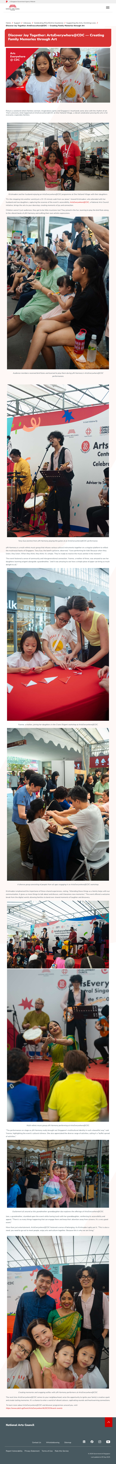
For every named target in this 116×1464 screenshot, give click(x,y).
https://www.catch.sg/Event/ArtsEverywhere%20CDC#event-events (34, 1408)
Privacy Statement (32, 1451)
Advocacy (27, 23)
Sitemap (67, 1442)
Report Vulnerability (14, 1451)
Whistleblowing (52, 1442)
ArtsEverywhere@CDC (79, 202)
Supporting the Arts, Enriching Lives (81, 23)
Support (17, 23)
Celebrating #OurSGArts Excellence (48, 23)
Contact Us (36, 1442)
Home (8, 23)
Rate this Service (62, 1451)
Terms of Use (47, 1451)
